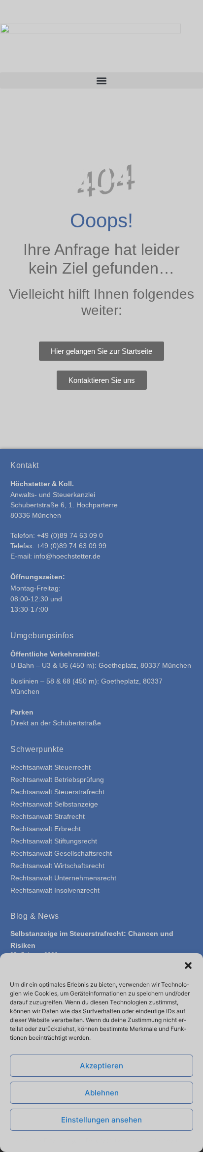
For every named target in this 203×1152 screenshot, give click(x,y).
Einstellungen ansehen (101, 1119)
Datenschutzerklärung (116, 1140)
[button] (188, 965)
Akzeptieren (101, 1065)
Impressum (167, 1140)
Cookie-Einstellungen (51, 1140)
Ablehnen (102, 1092)
